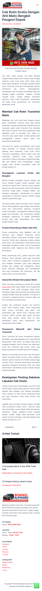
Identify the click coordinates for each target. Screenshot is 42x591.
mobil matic (6, 287)
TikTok (4, 547)
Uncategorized (17, 473)
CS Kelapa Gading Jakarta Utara (17, 481)
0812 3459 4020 (14, 525)
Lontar (4, 570)
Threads (5, 555)
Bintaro (4, 565)
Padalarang (6, 567)
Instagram (6, 544)
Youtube (5, 549)
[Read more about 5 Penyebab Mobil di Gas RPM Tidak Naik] (21, 451)
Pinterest (5, 552)
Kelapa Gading (7, 562)
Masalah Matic (7, 473)
